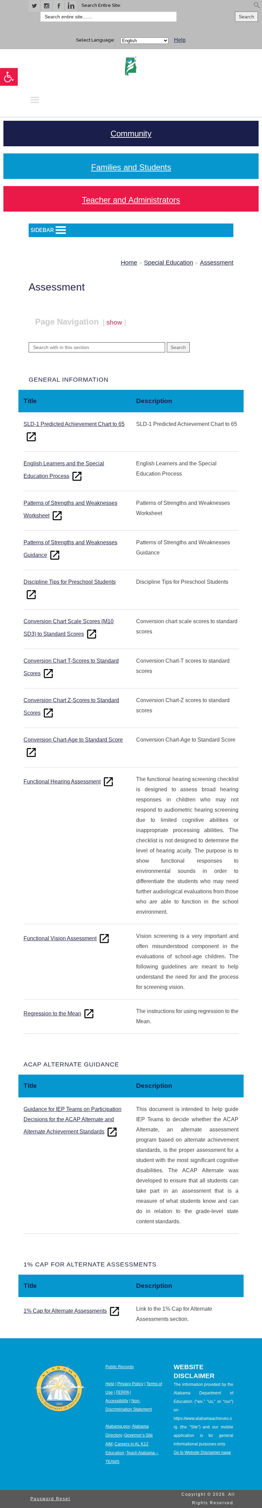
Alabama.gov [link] (117, 1426)
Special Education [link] (168, 262)
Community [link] (131, 133)
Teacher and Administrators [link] (131, 199)
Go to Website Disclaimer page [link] (202, 1452)
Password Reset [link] (50, 1498)
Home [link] (129, 262)
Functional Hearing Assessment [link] (62, 781)
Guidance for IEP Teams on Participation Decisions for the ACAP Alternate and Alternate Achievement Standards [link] (72, 1120)
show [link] (114, 322)
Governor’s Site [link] (138, 1435)
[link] (9, 77)
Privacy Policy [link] (130, 1383)
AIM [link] (109, 1444)
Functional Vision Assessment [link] (60, 938)
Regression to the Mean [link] (52, 1013)
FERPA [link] (122, 1392)
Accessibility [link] (116, 1400)
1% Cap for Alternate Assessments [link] (65, 1311)
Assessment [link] (216, 262)
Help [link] (180, 40)
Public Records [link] (119, 1366)
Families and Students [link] (131, 167)
